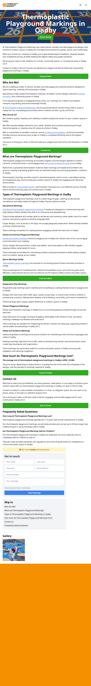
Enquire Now (45, 76)
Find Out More (45, 278)
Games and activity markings (15, 238)
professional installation (55, 132)
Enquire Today (45, 373)
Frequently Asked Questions (16, 525)
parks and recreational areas (57, 163)
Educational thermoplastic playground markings (23, 209)
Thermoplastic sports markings (16, 263)
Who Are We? (10, 506)
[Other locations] (80, 5)
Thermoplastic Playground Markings (20, 108)
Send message (34, 493)
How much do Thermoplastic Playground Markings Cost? (28, 518)
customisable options (26, 187)
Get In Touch (45, 37)
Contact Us (45, 150)
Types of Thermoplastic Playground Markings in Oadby (27, 514)
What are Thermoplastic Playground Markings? (24, 510)
